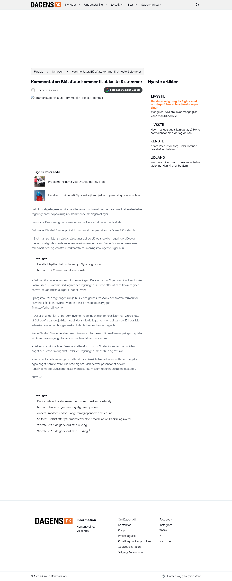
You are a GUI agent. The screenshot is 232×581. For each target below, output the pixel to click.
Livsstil (115, 4)
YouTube (165, 541)
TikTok (163, 530)
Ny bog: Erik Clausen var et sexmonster (61, 270)
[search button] (197, 4)
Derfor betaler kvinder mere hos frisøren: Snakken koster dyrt (75, 401)
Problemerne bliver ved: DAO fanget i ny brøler (77, 181)
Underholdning (93, 4)
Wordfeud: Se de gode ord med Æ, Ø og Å (63, 431)
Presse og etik (127, 535)
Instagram (165, 525)
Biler (130, 4)
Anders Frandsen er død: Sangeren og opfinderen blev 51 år (74, 413)
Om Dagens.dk (127, 519)
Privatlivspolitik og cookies (134, 541)
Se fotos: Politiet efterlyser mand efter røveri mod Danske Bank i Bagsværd (84, 419)
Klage (121, 530)
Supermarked (150, 4)
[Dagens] (46, 4)
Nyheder (70, 4)
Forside (38, 71)
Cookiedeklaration (129, 546)
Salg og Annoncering (131, 552)
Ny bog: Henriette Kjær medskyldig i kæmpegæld (68, 407)
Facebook (165, 519)
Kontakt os (124, 525)
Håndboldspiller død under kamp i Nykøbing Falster (69, 264)
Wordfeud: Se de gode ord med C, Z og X (63, 425)
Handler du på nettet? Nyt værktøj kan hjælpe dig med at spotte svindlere (94, 195)
